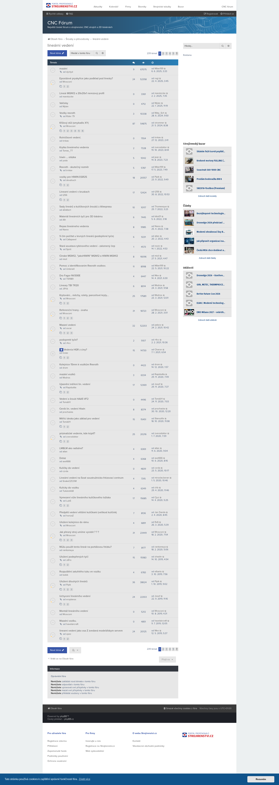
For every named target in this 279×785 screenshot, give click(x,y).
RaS (157, 522)
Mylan (65, 106)
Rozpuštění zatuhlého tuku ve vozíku (80, 571)
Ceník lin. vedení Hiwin (72, 408)
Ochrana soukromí (56, 761)
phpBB (63, 716)
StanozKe (159, 418)
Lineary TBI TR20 (69, 285)
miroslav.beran (162, 477)
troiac (65, 353)
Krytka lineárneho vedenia (74, 147)
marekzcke (68, 96)
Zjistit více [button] (84, 779)
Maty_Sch (159, 113)
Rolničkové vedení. (70, 137)
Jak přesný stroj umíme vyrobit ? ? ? (79, 532)
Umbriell (70, 269)
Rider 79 (70, 116)
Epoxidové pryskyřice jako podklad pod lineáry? (86, 78)
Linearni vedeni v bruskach (74, 191)
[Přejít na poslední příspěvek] (165, 68)
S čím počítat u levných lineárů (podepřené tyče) (86, 236)
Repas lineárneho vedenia (74, 226)
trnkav (66, 140)
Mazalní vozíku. (68, 620)
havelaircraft (72, 624)
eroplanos (71, 599)
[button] (176, 53)
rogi (157, 78)
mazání (63, 68)
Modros (158, 285)
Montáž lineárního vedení (73, 611)
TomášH (67, 402)
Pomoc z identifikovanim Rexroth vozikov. (82, 265)
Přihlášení (52, 746)
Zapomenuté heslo (57, 751)
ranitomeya (68, 550)
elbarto (158, 571)
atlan (157, 236)
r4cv (68, 343)
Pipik (157, 176)
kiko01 (158, 216)
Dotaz (62, 458)
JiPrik (65, 288)
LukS (68, 500)
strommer (159, 122)
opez (68, 634)
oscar (69, 328)
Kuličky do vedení (69, 468)
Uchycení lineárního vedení (74, 596)
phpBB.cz (69, 719)
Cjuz (157, 497)
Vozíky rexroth (67, 113)
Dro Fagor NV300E (69, 275)
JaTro (68, 560)
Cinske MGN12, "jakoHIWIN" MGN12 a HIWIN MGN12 (88, 255)
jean (157, 157)
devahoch (71, 180)
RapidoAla (160, 374)
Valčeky (63, 103)
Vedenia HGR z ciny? (75, 349)
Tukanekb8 (68, 491)
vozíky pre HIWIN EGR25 (73, 176)
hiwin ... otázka (67, 157)
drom (65, 367)
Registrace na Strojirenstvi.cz (100, 746)
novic (157, 246)
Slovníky (142, 6)
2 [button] (163, 53)
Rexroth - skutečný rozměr (74, 167)
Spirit (68, 249)
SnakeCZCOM (70, 481)
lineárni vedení (60, 45)
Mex (157, 275)
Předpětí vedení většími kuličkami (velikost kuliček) (88, 512)
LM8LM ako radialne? (71, 448)
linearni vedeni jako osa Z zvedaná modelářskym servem (91, 630)
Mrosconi (67, 81)
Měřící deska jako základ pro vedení (79, 418)
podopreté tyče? (68, 339)
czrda (65, 471)
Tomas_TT (68, 150)
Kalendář (113, 6)
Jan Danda (160, 512)
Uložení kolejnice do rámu (74, 522)
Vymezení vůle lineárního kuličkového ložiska (85, 497)
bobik (65, 575)
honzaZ (70, 515)
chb (156, 487)
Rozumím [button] (261, 779)
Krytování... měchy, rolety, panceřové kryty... (84, 295)
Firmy (128, 6)
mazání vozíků (67, 374)
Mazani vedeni (67, 324)
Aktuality (98, 6)
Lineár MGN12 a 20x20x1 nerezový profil (81, 93)
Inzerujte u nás (93, 741)
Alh (64, 219)
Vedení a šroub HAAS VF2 (73, 398)
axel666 (67, 461)
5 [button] (173, 53)
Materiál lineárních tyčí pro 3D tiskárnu (81, 216)
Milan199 (159, 68)
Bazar (181, 6)
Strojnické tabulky (162, 6)
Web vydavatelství (95, 751)
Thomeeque (161, 206)
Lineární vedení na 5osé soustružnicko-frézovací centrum (91, 477)
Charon (158, 349)
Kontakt (136, 741)
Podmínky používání (57, 756)
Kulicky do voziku (69, 487)
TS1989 (69, 278)
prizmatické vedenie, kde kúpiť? (77, 433)
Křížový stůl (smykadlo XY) (74, 122)
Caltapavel (71, 239)
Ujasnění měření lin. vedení (74, 384)
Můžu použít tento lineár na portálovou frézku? (85, 546)
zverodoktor (161, 147)
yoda (65, 160)
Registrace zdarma (57, 741)
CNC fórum (227, 6)
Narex (66, 229)
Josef (157, 384)
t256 (65, 195)
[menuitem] (69, 14)
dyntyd (69, 72)
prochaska (68, 412)
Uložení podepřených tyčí (73, 556)
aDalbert (67, 210)
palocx (158, 324)
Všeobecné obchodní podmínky (148, 746)
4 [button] (169, 53)
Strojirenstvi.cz (62, 5)
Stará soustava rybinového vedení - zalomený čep (87, 246)
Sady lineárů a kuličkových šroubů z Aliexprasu (85, 206)
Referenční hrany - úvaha (73, 310)
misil (65, 259)
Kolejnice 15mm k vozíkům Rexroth (78, 364)
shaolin (158, 556)
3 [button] (166, 53)
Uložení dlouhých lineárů (73, 581)
